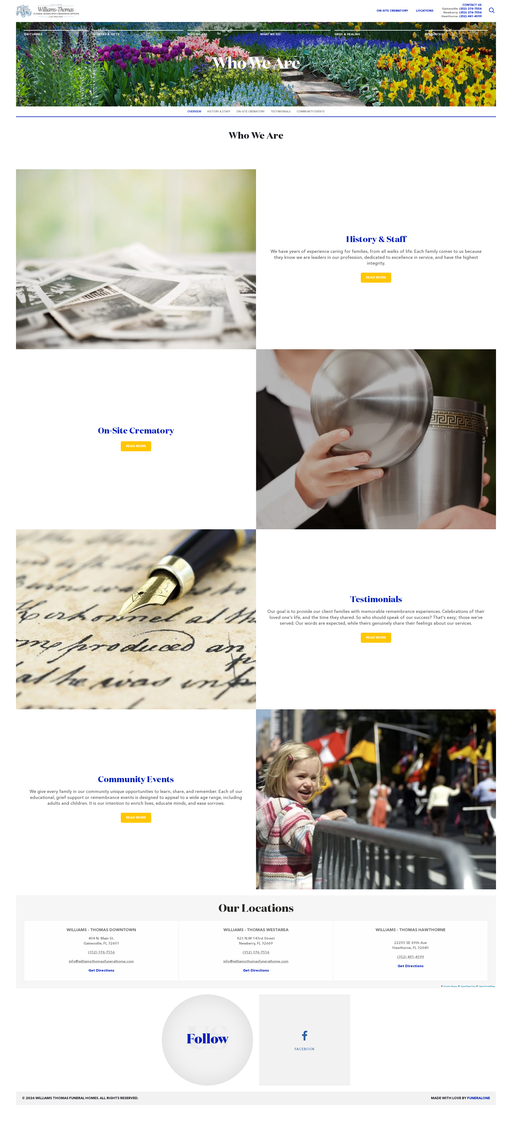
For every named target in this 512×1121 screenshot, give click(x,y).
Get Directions (101, 970)
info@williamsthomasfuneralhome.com (101, 961)
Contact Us (472, 5)
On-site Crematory (392, 10)
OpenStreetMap (487, 986)
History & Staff (376, 240)
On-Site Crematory (136, 431)
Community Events (136, 780)
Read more (378, 277)
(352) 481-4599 (470, 16)
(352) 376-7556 (470, 8)
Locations (424, 10)
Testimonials (376, 600)
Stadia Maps (450, 986)
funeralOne (478, 1098)
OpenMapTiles (467, 986)
